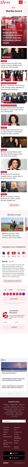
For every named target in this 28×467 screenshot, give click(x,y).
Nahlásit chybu (6, 446)
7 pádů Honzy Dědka (8, 409)
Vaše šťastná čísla (21, 289)
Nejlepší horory (22, 404)
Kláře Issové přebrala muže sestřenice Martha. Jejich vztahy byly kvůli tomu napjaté (11, 154)
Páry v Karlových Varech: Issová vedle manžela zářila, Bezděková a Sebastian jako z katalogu (12, 87)
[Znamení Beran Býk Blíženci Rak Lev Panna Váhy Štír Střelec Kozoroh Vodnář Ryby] (8, 322)
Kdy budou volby (6, 407)
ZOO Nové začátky (14, 407)
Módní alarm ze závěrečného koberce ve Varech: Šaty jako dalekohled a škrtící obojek (12, 37)
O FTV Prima (6, 427)
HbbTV (5, 434)
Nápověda (16, 440)
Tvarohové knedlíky (10, 414)
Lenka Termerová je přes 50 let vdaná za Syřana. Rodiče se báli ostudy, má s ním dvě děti (11, 65)
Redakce (16, 442)
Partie (18, 406)
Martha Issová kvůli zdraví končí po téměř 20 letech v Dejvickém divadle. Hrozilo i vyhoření (12, 132)
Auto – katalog (22, 407)
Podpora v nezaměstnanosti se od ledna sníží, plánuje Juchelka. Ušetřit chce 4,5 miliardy (13, 386)
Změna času (13, 406)
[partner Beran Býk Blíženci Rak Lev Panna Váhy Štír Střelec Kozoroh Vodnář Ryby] (19, 322)
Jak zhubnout (6, 404)
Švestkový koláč (14, 416)
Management (17, 427)
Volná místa (6, 429)
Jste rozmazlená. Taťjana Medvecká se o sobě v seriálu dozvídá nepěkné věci (10, 198)
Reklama (5, 432)
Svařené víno (21, 409)
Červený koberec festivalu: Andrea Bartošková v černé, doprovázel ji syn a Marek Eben (12, 109)
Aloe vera (19, 411)
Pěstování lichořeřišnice (9, 412)
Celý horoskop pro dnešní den (12, 281)
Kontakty (16, 434)
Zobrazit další (14, 205)
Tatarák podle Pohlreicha (12, 411)
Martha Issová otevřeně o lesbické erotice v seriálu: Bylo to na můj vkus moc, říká (12, 176)
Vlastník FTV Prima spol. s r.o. (7, 443)
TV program (7, 406)
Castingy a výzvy (18, 432)
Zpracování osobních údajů (17, 437)
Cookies (5, 440)
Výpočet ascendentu (19, 412)
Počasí (21, 406)
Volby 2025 (15, 409)
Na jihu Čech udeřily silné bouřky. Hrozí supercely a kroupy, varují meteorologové (14, 372)
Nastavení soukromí (16, 447)
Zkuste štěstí (14, 299)
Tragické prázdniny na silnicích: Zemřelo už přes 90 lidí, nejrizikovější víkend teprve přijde (13, 379)
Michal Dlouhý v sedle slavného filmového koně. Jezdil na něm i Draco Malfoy (12, 236)
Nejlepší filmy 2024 (13, 404)
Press (15, 429)
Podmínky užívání (7, 436)
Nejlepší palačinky (18, 414)
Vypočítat (14, 327)
